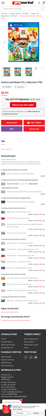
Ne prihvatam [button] (20, 413)
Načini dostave (6, 363)
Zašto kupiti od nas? (8, 345)
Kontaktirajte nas (7, 348)
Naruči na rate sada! (23, 104)
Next (41, 42)
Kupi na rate (34, 129)
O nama (3, 339)
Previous (5, 42)
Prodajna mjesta (6, 342)
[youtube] (36, 357)
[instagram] (31, 357)
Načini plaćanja (6, 357)
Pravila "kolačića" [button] (18, 409)
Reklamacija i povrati (31, 345)
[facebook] (26, 357)
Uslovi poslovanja (7, 365)
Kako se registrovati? (31, 339)
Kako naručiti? (29, 342)
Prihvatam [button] (36, 413)
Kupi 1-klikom (34, 122)
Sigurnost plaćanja (7, 360)
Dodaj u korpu (11, 123)
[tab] (23, 156)
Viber (12, 129)
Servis (26, 348)
